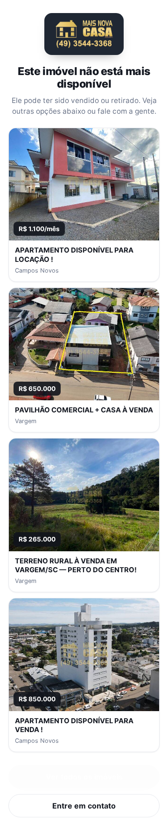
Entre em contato (84, 805)
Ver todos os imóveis (84, 776)
